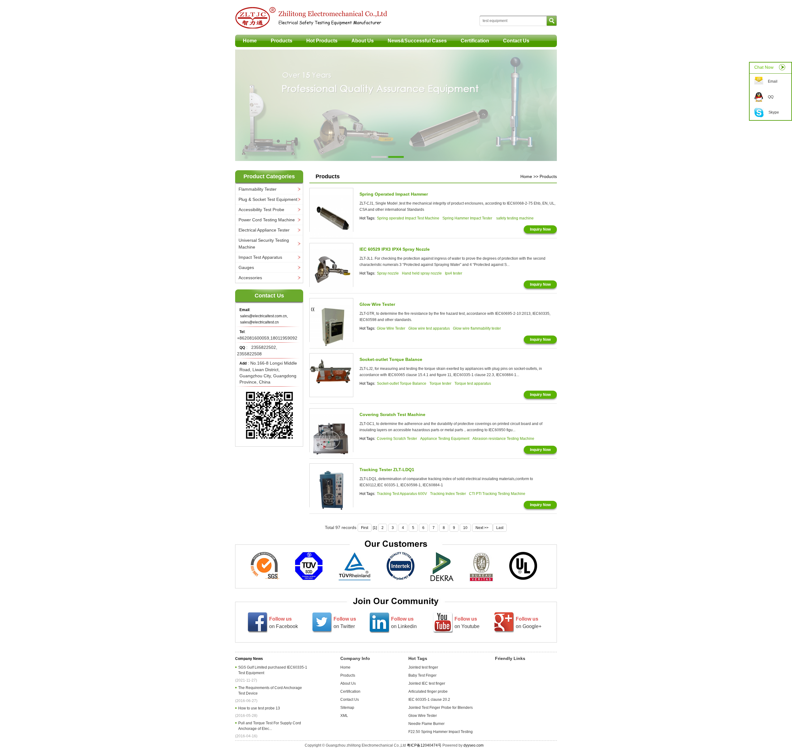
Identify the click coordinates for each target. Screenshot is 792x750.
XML (344, 715)
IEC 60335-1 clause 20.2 (429, 699)
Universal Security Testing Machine (264, 243)
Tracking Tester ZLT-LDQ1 (386, 469)
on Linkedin (404, 622)
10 (465, 528)
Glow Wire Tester (377, 304)
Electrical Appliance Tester (264, 230)
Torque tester (440, 383)
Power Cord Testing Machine (267, 219)
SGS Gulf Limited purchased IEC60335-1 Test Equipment (272, 670)
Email (772, 81)
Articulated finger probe (428, 691)
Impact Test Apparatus (260, 257)
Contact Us (516, 40)
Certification (475, 40)
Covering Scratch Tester (397, 438)
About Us (362, 40)
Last (499, 528)
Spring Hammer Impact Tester (467, 218)
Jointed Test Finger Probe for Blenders (440, 707)
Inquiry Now (540, 229)
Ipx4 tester (453, 273)
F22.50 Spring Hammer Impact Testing (440, 732)
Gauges (246, 267)
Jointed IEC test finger (426, 683)
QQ (770, 97)
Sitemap (347, 707)
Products (281, 40)
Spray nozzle (388, 273)
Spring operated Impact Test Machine (408, 218)
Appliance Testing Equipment (444, 438)
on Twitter (345, 622)
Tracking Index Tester (448, 494)
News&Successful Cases (417, 40)
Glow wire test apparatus (429, 328)
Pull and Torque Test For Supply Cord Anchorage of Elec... (269, 726)
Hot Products (322, 40)
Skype (773, 112)
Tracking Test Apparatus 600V (402, 494)
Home (250, 40)
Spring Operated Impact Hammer (393, 194)
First (364, 528)
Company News (249, 659)
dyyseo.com (473, 745)
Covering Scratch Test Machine (392, 414)
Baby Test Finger (422, 675)
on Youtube (467, 622)
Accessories (250, 277)
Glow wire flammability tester (477, 328)
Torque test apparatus (472, 383)
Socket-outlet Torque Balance (390, 359)
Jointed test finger (423, 667)
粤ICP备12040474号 (424, 745)
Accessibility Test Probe (261, 209)
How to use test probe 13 (260, 708)
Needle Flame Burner (426, 724)
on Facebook (283, 622)
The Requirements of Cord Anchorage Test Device (270, 691)
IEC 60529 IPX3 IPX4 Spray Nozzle (394, 249)
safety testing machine (515, 218)
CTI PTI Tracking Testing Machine (497, 494)
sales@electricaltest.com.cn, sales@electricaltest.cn (264, 319)
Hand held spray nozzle (422, 273)
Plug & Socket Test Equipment (268, 199)
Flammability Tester (258, 189)
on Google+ (528, 622)
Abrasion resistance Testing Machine (503, 438)
